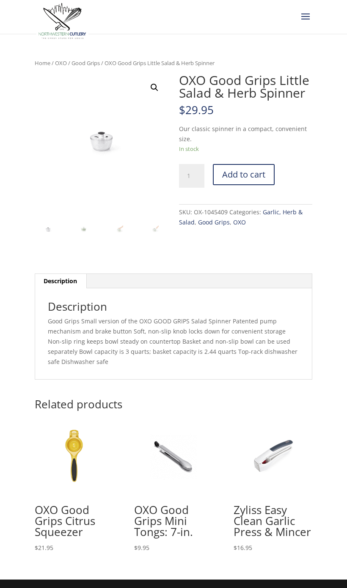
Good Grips (86, 63)
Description (60, 281)
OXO (61, 63)
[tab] (60, 281)
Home (42, 63)
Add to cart (243, 174)
